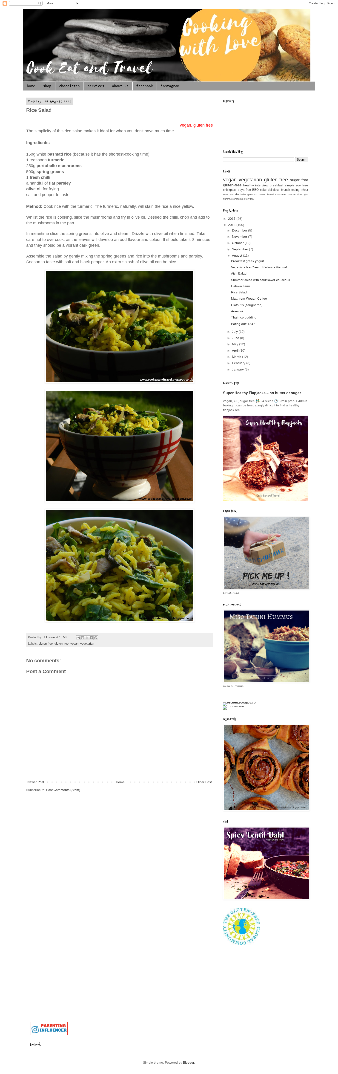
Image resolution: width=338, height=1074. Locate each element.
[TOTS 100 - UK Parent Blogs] (49, 1021)
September (240, 249)
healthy (248, 185)
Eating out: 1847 (243, 324)
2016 (232, 225)
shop (47, 86)
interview (261, 185)
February (239, 363)
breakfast (276, 185)
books (262, 194)
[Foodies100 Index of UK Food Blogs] (242, 702)
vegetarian (87, 643)
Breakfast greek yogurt (247, 261)
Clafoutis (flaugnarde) (247, 305)
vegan (74, 643)
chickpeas (230, 189)
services (96, 86)
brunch (285, 189)
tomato (234, 194)
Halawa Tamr (240, 286)
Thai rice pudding (243, 317)
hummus (228, 198)
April (235, 350)
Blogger (188, 1062)
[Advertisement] (113, 978)
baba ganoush (249, 194)
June (236, 338)
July (235, 331)
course (291, 194)
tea (252, 198)
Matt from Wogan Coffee (249, 298)
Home (120, 782)
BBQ (255, 189)
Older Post (204, 782)
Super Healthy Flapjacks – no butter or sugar (262, 393)
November (240, 236)
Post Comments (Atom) (63, 790)
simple (289, 185)
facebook (144, 86)
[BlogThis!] (82, 637)
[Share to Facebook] (91, 637)
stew (246, 198)
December (240, 230)
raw (225, 194)
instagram (170, 86)
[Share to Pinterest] (95, 637)
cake (263, 189)
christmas (280, 194)
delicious (274, 189)
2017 (232, 218)
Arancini (237, 311)
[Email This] (78, 637)
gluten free (46, 643)
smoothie (238, 198)
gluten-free (61, 643)
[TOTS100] (49, 1034)
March (237, 357)
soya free (244, 189)
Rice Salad (239, 292)
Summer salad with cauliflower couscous (260, 280)
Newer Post (35, 782)
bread (270, 194)
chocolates (69, 86)
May (235, 344)
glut (306, 194)
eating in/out (299, 189)
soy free (302, 185)
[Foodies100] (233, 706)
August (237, 255)
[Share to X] (87, 637)
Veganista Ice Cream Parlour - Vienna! (259, 267)
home (31, 86)
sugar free (299, 180)
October (238, 243)
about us (120, 86)
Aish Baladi (239, 273)
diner (300, 194)
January (238, 369)
